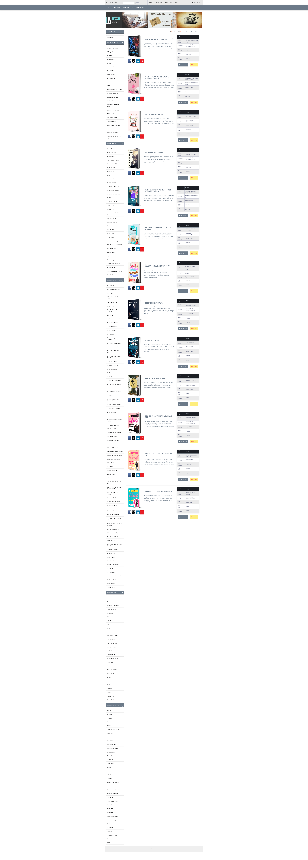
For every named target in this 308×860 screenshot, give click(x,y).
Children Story (111, 609)
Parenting (110, 662)
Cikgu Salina (111, 306)
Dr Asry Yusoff (111, 330)
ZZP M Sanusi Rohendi (113, 125)
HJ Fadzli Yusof (111, 444)
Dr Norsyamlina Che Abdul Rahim (113, 400)
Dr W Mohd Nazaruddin (114, 194)
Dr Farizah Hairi (111, 183)
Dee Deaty (110, 315)
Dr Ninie (109, 376)
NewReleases (140, 8)
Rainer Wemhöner (112, 248)
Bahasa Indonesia (112, 48)
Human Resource (112, 632)
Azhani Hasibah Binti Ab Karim (114, 297)
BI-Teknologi (111, 78)
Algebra (109, 714)
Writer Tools (110, 700)
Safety (109, 677)
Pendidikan (110, 805)
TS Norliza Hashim (112, 580)
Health (109, 628)
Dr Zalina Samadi (112, 201)
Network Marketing (112, 658)
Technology (110, 685)
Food (108, 624)
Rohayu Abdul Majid (113, 533)
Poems (109, 666)
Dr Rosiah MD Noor (112, 416)
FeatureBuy (116, 8)
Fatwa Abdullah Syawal (114, 432)
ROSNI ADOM (111, 540)
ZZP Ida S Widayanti (113, 110)
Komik (109, 767)
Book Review (175, 2)
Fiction (109, 620)
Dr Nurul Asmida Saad (113, 408)
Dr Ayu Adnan (111, 334)
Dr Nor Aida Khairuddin (114, 392)
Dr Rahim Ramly (112, 412)
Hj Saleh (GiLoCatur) (113, 448)
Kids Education (111, 639)
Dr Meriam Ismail (112, 373)
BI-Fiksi (109, 63)
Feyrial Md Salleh (112, 436)
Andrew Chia (111, 167)
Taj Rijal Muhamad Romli (114, 271)
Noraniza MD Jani (112, 498)
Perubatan (110, 808)
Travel (109, 692)
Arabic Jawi (110, 722)
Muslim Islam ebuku (113, 782)
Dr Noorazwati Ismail (113, 388)
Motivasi (109, 778)
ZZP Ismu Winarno (112, 114)
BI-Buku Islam (111, 59)
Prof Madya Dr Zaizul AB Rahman (114, 519)
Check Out (194, 31)
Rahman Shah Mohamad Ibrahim (114, 524)
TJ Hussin (110, 568)
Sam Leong (110, 260)
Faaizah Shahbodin (113, 425)
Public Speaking (112, 670)
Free (133, 8)
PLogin (167, 2)
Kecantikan (110, 756)
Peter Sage (110, 237)
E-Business (110, 82)
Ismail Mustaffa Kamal (114, 459)
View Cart (185, 31)
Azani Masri (110, 293)
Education (110, 613)
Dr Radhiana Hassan (113, 190)
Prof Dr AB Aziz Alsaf (113, 514)
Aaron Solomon (111, 152)
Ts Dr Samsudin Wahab (114, 576)
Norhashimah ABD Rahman (112, 506)
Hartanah (110, 741)
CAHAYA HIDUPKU (112, 302)
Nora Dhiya (110, 233)
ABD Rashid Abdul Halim (114, 289)
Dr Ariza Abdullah (112, 326)
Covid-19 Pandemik (113, 729)
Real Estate (110, 673)
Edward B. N (110, 205)
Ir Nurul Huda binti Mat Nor (114, 213)
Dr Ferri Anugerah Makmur (112, 338)
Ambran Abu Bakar (112, 164)
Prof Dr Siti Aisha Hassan (114, 245)
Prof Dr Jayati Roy (112, 241)
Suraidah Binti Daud (113, 561)
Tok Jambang (111, 572)
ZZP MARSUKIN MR (112, 129)
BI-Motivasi (110, 67)
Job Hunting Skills (112, 636)
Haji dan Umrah (111, 737)
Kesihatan (110, 759)
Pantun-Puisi (111, 101)
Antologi (109, 718)
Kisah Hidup (110, 763)
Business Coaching (113, 605)
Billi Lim (109, 175)
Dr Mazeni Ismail (112, 369)
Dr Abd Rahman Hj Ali (113, 319)
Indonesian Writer (112, 93)
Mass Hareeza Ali (112, 222)
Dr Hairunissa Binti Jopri (114, 343)
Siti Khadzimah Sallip (113, 263)
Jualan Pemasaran (112, 748)
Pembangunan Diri (112, 801)
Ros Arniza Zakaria (112, 536)
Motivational (111, 654)
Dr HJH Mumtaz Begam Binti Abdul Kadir (114, 357)
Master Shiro (111, 474)
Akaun (109, 710)
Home (150, 2)
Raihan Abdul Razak (113, 529)
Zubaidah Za (111, 587)
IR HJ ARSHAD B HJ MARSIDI (115, 451)
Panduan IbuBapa (112, 793)
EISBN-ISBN (110, 733)
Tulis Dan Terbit (112, 835)
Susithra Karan (111, 267)
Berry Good (110, 171)
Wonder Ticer (111, 583)
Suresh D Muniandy (113, 564)
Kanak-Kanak (111, 752)
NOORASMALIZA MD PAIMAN (112, 493)
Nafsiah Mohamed (112, 226)
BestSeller (126, 8)
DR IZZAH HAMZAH (112, 361)
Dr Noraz (109, 395)
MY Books (110, 37)
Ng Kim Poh (110, 229)
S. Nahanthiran (111, 252)
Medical (109, 651)
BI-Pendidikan (111, 74)
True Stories (110, 696)
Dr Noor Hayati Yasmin (114, 380)
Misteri (109, 775)
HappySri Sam (111, 209)
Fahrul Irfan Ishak (112, 429)
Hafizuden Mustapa (113, 440)
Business (109, 602)
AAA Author (110, 149)
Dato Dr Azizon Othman (114, 179)
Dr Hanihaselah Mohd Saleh (113, 351)
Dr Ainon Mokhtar (112, 323)
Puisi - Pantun (111, 812)
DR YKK (109, 198)
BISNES (109, 725)
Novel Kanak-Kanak (113, 790)
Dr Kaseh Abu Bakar (113, 186)
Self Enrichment (112, 681)
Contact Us (158, 2)
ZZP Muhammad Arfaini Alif (114, 137)
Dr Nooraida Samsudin (114, 384)
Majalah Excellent (112, 97)
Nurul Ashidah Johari (113, 511)
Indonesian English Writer (114, 89)
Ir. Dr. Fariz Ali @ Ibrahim (114, 455)
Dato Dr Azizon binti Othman (113, 310)
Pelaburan (110, 797)
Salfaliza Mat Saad (112, 549)
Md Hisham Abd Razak (113, 478)
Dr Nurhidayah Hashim (114, 404)
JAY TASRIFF (110, 463)
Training (109, 688)
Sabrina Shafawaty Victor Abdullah (115, 545)
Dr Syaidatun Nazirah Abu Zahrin (115, 420)
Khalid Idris (110, 466)
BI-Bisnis (109, 55)
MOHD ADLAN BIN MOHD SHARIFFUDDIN (114, 488)
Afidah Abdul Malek (113, 160)
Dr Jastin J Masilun (112, 365)
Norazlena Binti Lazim (113, 501)
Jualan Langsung (112, 744)
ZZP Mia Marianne (112, 133)
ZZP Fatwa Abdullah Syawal (113, 105)
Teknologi (110, 827)
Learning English (112, 647)
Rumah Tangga (111, 820)
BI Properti (110, 52)
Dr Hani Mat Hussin (112, 347)
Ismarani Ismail (111, 218)
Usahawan (110, 839)
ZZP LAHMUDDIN (111, 121)
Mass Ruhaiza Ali (112, 470)
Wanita (109, 842)
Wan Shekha (111, 275)
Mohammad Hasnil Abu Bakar (114, 482)
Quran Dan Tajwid (112, 816)
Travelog (109, 831)
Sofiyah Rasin (111, 553)
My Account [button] (197, 2)
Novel (108, 786)
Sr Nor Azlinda (111, 557)
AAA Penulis (110, 285)
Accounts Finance (112, 598)
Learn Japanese (112, 643)
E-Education (111, 86)
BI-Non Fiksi (110, 71)
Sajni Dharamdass (112, 256)
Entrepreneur (111, 617)
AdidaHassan (111, 156)
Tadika (109, 824)
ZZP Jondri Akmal (112, 117)
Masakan (109, 771)
